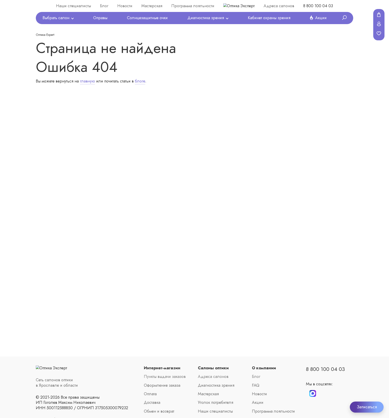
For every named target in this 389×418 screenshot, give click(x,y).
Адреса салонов (279, 6)
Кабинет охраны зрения (269, 18)
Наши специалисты (73, 6)
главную (87, 81)
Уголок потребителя (215, 402)
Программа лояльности (192, 6)
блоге (140, 81)
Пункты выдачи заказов (165, 376)
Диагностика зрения (206, 18)
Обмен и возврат (159, 411)
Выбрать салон (56, 18)
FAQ (255, 385)
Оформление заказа (162, 385)
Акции (321, 18)
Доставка (152, 402)
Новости (124, 6)
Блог (104, 6)
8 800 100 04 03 (318, 6)
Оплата (150, 394)
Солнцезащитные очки (147, 18)
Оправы (100, 18)
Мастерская (151, 6)
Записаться (367, 407)
